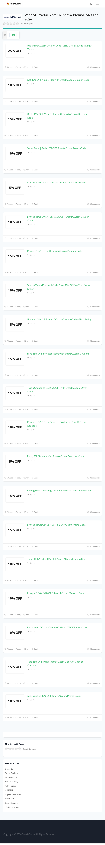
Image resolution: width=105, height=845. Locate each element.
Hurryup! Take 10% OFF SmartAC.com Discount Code (55, 593)
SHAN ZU (9, 769)
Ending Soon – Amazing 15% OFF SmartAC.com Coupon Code (59, 490)
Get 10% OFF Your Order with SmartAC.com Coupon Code (58, 79)
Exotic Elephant (11, 773)
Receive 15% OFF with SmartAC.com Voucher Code (54, 250)
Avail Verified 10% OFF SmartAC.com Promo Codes (54, 695)
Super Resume (11, 803)
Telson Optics (11, 777)
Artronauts (9, 798)
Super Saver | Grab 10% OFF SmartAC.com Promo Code (56, 148)
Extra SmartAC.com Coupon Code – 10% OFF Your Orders (58, 627)
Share (27, 67)
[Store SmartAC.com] (12, 17)
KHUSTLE (9, 790)
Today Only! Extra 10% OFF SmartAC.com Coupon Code (57, 558)
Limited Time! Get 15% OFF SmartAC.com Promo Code (56, 524)
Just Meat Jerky (11, 781)
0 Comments (94, 67)
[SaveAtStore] (14, 3)
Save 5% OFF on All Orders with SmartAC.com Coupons (56, 182)
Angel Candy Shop (13, 794)
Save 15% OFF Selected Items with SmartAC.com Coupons (58, 353)
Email (35, 67)
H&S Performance (13, 807)
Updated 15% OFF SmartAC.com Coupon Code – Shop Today (59, 319)
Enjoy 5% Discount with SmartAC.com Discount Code (55, 456)
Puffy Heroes (10, 786)
